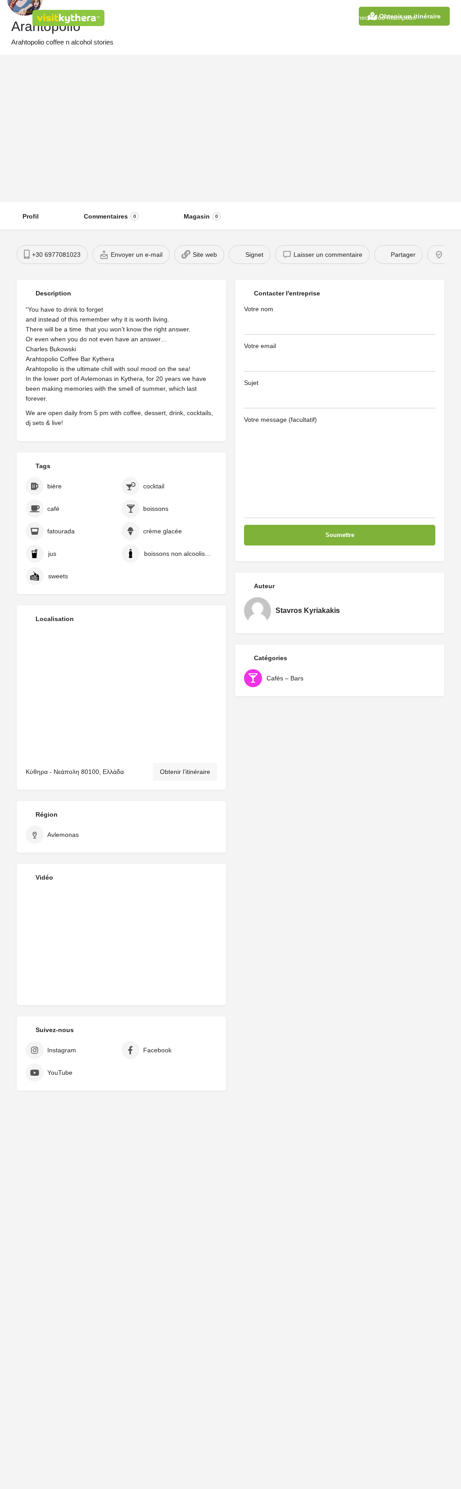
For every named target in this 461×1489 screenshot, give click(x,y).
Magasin (201, 216)
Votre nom (258, 309)
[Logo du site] (69, 18)
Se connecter (357, 17)
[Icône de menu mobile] (14, 18)
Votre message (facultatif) (280, 419)
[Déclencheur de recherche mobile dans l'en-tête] (447, 17)
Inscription (401, 17)
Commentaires (110, 216)
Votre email (260, 345)
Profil (31, 216)
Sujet (251, 382)
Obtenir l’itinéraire (185, 771)
